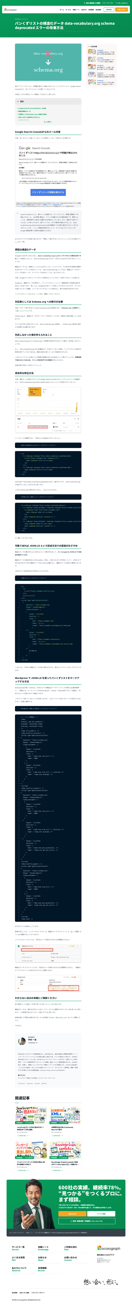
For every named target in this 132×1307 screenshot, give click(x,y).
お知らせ (84, 10)
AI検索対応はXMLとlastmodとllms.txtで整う (62, 1128)
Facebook (29, 1083)
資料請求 (109, 10)
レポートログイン (122, 3)
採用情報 (91, 10)
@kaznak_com (61, 1017)
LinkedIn (37, 1083)
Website (44, 1083)
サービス (68, 10)
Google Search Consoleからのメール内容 (32, 108)
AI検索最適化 (19, 1122)
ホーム (62, 10)
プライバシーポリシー (38, 1293)
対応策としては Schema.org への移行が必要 (32, 114)
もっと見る (47, 122)
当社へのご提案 (24, 1293)
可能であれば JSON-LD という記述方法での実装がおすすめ (36, 123)
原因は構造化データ (24, 111)
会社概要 (98, 10)
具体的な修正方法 (23, 120)
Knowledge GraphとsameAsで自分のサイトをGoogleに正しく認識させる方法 (65, 1163)
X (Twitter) (21, 1083)
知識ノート (76, 10)
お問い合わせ (122, 10)
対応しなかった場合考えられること (29, 117)
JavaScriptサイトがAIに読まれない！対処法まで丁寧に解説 (30, 1128)
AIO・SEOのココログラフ (16, 1233)
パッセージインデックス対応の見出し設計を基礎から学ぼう (31, 1163)
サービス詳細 (101, 1214)
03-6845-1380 (93, 3)
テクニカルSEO (29, 1122)
